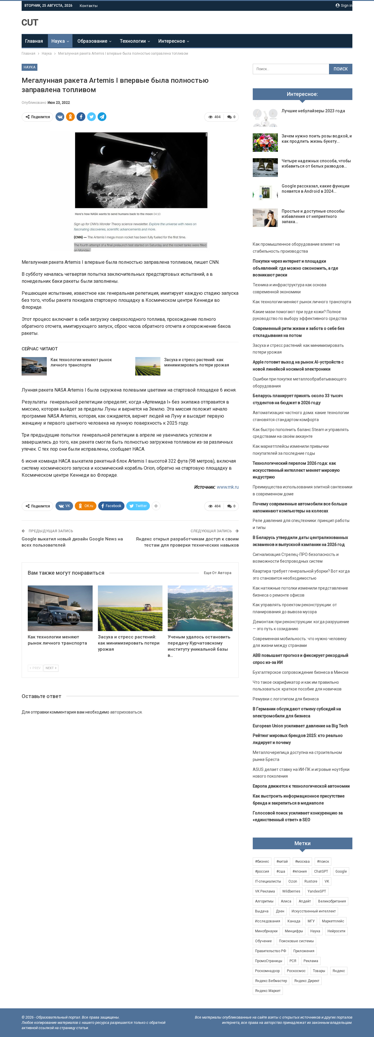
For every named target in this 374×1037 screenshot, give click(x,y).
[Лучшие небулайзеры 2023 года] (265, 117)
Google (341, 871)
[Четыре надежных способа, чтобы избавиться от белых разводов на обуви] (265, 167)
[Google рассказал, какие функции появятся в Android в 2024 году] (265, 192)
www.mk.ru (228, 487)
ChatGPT (321, 871)
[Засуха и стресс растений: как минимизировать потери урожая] (147, 366)
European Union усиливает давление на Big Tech (300, 726)
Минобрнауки (266, 931)
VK (327, 881)
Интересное (171, 41)
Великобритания (332, 901)
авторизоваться (126, 712)
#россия (262, 871)
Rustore (310, 881)
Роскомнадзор (267, 971)
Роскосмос (296, 971)
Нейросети (336, 931)
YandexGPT (317, 891)
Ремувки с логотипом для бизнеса (286, 699)
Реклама (311, 961)
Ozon (292, 881)
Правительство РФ (270, 951)
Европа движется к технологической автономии (301, 786)
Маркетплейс (333, 921)
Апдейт (305, 901)
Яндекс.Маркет (267, 991)
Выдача (262, 911)
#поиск (323, 861)
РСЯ (293, 961)
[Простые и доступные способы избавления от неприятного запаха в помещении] (265, 218)
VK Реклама (265, 891)
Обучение (263, 941)
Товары (319, 971)
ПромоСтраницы (268, 961)
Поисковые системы (296, 941)
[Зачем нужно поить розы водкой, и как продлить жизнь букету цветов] (265, 142)
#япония (299, 871)
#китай (282, 861)
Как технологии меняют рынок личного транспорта (302, 301)
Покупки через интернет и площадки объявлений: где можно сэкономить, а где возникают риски (295, 268)
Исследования (267, 921)
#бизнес (262, 861)
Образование (92, 41)
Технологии (133, 41)
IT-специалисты (268, 881)
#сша (280, 871)
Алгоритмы (264, 901)
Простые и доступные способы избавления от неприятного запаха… (313, 216)
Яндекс (339, 971)
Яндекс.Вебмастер (271, 981)
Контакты (89, 6)
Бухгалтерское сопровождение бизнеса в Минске (301, 672)
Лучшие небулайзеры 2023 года (313, 110)
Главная (34, 41)
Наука (58, 41)
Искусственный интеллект (314, 911)
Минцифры (294, 931)
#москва (302, 861)
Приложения (303, 951)
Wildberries (291, 891)
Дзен (280, 911)
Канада (294, 921)
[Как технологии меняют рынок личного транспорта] (34, 366)
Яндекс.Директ (306, 981)
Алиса (286, 901)
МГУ (311, 921)
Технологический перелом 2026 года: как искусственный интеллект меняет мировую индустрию (296, 470)
